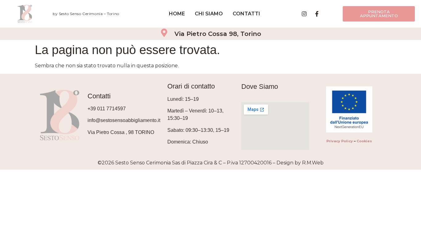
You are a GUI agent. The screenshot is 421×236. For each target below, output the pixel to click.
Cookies (364, 141)
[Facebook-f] (316, 13)
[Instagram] (304, 13)
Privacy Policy (339, 141)
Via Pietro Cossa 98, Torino (217, 33)
